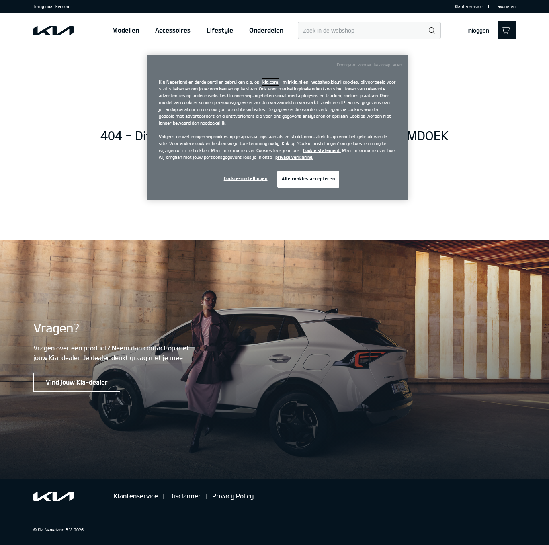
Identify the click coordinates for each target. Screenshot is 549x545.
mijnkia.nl (292, 82)
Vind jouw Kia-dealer (77, 382)
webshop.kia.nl (326, 82)
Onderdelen (266, 30)
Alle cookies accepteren (308, 179)
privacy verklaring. (294, 157)
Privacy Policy (233, 496)
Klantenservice (469, 6)
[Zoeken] (432, 31)
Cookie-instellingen (246, 178)
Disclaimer (185, 496)
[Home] (53, 30)
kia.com (270, 82)
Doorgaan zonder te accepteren (369, 64)
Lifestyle (220, 30)
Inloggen (478, 30)
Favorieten (506, 6)
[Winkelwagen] (507, 30)
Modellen (125, 30)
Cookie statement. (322, 150)
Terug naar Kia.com (51, 6)
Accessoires (173, 30)
